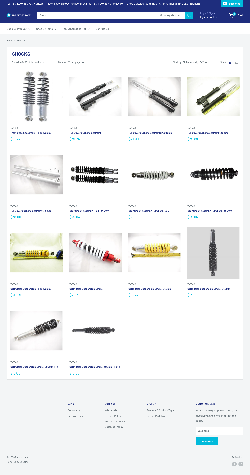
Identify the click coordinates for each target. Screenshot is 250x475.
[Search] (189, 15)
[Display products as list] (236, 62)
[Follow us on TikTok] (240, 464)
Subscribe (234, 3)
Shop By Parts (44, 28)
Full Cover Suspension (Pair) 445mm (30, 210)
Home (10, 40)
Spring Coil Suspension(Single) (86, 288)
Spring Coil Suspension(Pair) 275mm (30, 288)
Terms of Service (115, 421)
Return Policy (76, 415)
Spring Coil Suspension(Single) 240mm (149, 288)
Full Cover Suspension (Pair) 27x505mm (150, 132)
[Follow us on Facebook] (234, 464)
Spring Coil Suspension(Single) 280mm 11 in (34, 366)
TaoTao (14, 128)
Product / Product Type (160, 410)
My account (207, 17)
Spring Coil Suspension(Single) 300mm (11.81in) (95, 366)
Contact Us (102, 28)
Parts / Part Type (156, 415)
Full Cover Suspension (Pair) (85, 132)
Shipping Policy (114, 426)
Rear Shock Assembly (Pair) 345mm (89, 210)
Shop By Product (17, 28)
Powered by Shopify (17, 461)
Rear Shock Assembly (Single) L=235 (148, 210)
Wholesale (111, 410)
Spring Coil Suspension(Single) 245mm (208, 288)
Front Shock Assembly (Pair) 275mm (30, 132)
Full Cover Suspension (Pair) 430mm (207, 132)
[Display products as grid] (230, 62)
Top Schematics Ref (74, 28)
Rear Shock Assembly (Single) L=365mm (209, 210)
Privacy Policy (113, 415)
